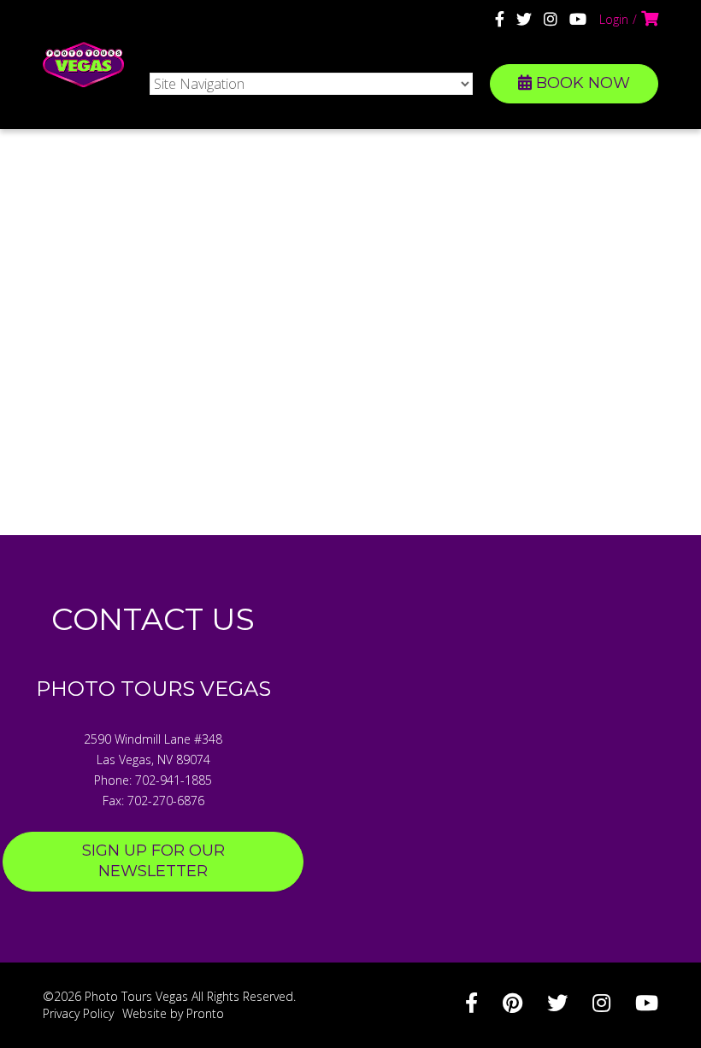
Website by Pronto (173, 1013)
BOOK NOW (581, 83)
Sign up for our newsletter (153, 860)
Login (613, 19)
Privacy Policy (78, 1013)
